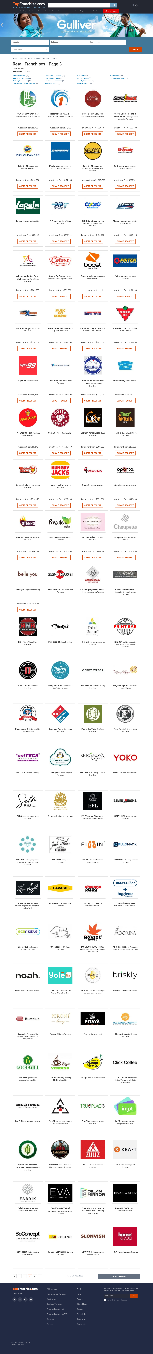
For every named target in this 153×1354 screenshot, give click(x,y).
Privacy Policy (82, 1314)
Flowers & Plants (51, 84)
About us (80, 1299)
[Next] (40, 1276)
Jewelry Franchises (84, 81)
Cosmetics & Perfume (53, 76)
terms (118, 1300)
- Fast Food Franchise (128, 485)
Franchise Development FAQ (57, 1314)
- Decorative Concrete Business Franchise (125, 592)
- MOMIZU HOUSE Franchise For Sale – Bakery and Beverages (92, 949)
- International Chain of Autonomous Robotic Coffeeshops (126, 1080)
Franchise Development (94, 11)
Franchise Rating (77, 11)
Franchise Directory (19, 11)
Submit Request (27, 134)
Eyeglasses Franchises (53, 81)
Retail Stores (114, 76)
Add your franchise (111, 11)
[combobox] (30, 42)
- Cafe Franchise (66, 433)
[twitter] (31, 1301)
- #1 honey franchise (63, 1034)
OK (134, 1296)
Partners (50, 1324)
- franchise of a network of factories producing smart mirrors (93, 1211)
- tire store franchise (33, 1121)
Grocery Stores (83, 78)
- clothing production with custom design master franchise (126, 644)
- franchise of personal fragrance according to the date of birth (27, 906)
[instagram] (20, 1301)
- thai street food (96, 1034)
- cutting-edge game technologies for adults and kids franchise (28, 862)
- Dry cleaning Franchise (31, 221)
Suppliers (50, 1319)
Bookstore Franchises (21, 78)
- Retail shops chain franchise (127, 1252)
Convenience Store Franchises (24, 84)
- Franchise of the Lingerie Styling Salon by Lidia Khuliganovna (27, 1036)
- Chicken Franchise (96, 485)
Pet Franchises (82, 84)
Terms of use (81, 1319)
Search (135, 49)
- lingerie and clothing (32, 590)
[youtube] (25, 1301)
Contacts (80, 1309)
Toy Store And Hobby (117, 78)
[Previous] (15, 1276)
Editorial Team (82, 1304)
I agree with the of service (117, 1300)
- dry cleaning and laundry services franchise (92, 168)
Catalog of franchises (54, 1304)
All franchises (52, 1289)
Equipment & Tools (52, 78)
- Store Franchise (32, 381)
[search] (113, 5)
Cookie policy (81, 1324)
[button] (135, 5)
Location (32, 11)
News (79, 1294)
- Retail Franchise (131, 381)
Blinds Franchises (19, 76)
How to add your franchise (56, 1294)
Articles (79, 1289)
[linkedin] (14, 1301)
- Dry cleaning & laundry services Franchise (93, 223)
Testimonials (51, 1299)
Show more (119, 1276)
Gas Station (81, 76)
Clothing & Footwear (20, 81)
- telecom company (32, 773)
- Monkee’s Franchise (64, 642)
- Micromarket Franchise (128, 990)
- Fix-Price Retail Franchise (128, 773)
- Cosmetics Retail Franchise (30, 990)
